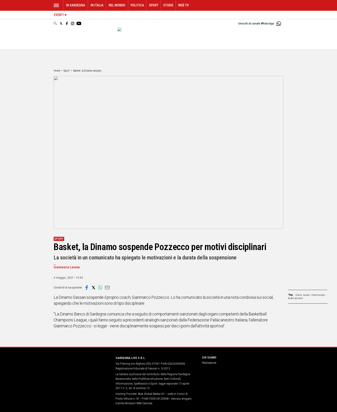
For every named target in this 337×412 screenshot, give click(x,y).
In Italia (97, 5)
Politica (137, 5)
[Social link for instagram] (72, 23)
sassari (306, 295)
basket (291, 298)
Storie (168, 5)
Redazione (209, 362)
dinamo (299, 295)
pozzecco (299, 298)
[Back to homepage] (82, 366)
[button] (86, 287)
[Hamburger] (56, 5)
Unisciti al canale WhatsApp (256, 23)
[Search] (55, 24)
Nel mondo (117, 5)
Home (57, 70)
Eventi (59, 15)
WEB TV (183, 5)
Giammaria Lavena (67, 267)
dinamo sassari (318, 295)
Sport (153, 5)
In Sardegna (75, 5)
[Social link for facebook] (67, 23)
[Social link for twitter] (61, 23)
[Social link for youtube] (79, 23)
